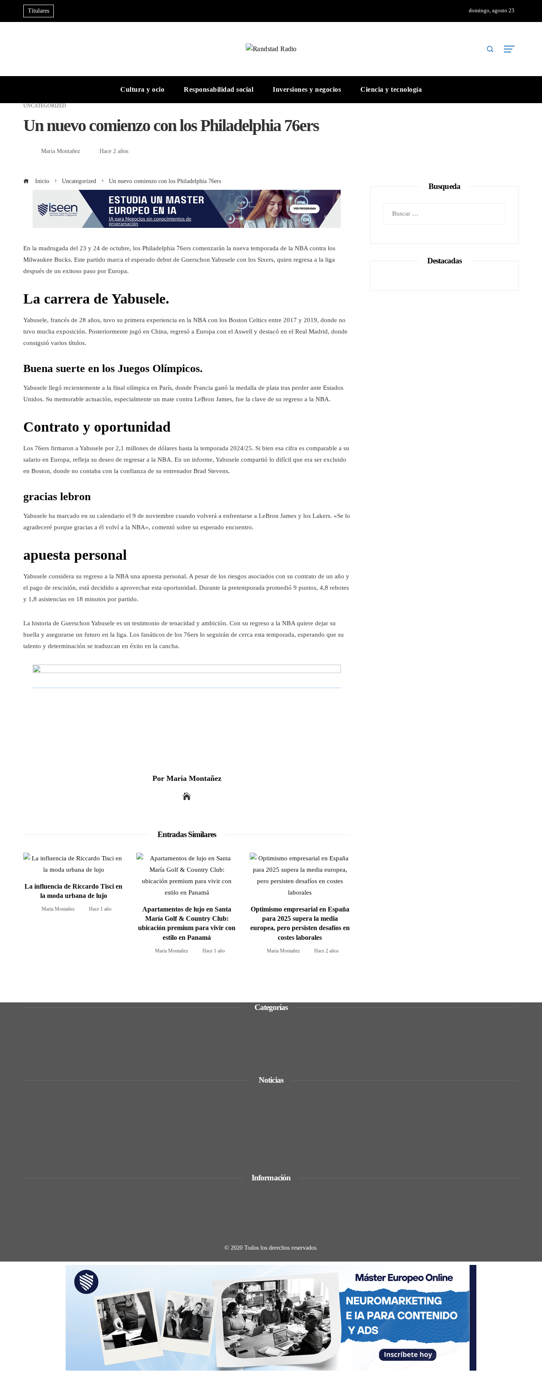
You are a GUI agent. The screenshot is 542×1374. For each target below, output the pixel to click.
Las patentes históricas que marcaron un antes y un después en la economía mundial (154, 1148)
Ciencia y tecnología (61, 1022)
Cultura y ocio (53, 1033)
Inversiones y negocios (64, 1045)
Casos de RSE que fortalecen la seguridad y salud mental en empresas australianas (152, 1102)
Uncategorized (44, 105)
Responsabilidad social (64, 1056)
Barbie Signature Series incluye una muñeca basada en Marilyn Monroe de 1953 (149, 1125)
